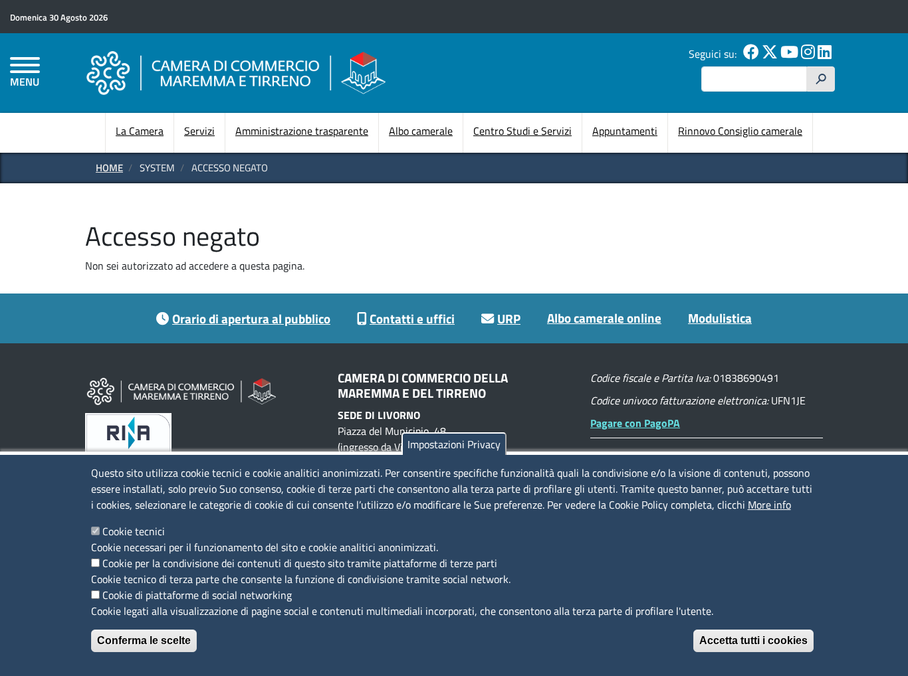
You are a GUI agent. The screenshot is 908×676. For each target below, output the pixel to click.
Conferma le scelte (144, 640)
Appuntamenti (624, 131)
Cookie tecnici (133, 531)
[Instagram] (808, 54)
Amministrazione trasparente (301, 131)
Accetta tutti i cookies (753, 640)
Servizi (199, 131)
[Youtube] (789, 54)
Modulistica (720, 317)
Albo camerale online (604, 317)
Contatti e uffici (412, 318)
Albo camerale (421, 131)
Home (109, 167)
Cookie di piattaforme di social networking (197, 595)
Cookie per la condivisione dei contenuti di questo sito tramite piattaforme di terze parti (299, 563)
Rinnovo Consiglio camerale (740, 131)
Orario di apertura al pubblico (251, 318)
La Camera (140, 131)
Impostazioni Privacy (454, 444)
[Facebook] (751, 54)
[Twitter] (770, 54)
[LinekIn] (825, 54)
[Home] (236, 73)
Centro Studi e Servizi (522, 131)
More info (769, 505)
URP (508, 318)
